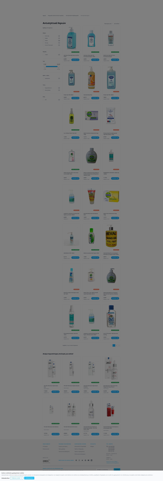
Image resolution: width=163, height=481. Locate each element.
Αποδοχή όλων (29, 478)
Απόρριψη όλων (5, 478)
